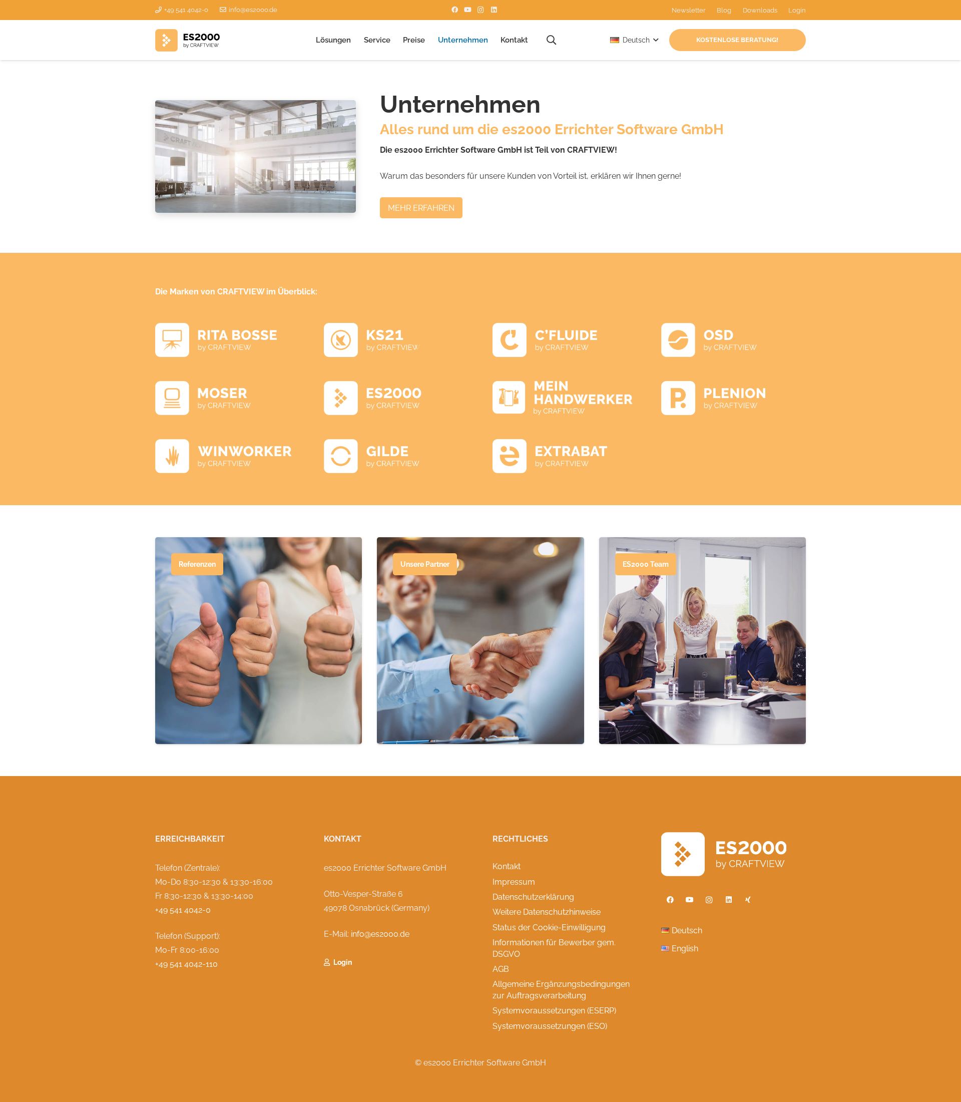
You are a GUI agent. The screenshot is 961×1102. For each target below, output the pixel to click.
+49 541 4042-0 (183, 910)
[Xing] (748, 900)
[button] (355, 40)
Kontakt (507, 866)
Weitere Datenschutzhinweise (547, 912)
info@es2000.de (380, 934)
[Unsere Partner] (480, 640)
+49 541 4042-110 (186, 964)
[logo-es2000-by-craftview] (187, 40)
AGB (501, 969)
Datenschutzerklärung (533, 897)
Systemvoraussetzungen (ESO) (550, 1026)
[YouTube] (467, 10)
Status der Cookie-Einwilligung (549, 927)
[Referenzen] (258, 640)
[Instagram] (481, 10)
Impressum (514, 882)
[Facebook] (454, 10)
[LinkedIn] (494, 10)
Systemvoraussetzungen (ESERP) (554, 1010)
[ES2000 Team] (702, 640)
